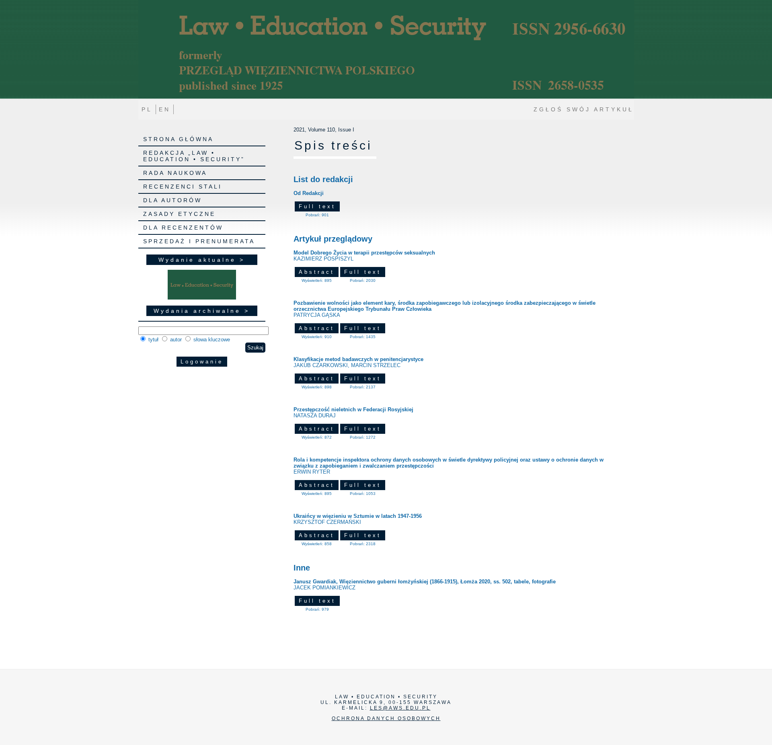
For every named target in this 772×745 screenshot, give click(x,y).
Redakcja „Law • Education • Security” (194, 156)
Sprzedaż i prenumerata (199, 241)
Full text (317, 206)
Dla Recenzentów (183, 227)
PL (147, 109)
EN (164, 109)
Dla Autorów (172, 200)
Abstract (317, 272)
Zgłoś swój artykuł (584, 109)
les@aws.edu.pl (400, 708)
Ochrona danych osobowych (386, 718)
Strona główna (178, 139)
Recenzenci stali (182, 186)
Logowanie (202, 362)
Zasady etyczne (179, 214)
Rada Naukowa (175, 173)
